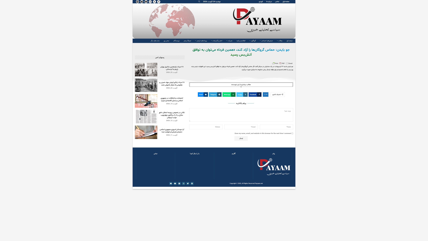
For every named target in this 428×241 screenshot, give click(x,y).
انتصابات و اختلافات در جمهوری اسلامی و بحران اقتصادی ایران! (172, 99)
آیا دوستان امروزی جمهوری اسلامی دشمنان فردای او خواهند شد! (172, 130)
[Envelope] (170, 183)
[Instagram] (150, 1)
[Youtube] (146, 1)
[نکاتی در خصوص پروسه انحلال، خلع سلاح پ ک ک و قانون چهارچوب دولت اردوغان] (146, 116)
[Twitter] (154, 1)
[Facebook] (158, 1)
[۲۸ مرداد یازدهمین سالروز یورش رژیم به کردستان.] (146, 69)
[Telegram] (137, 1)
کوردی (261, 1)
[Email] (141, 1)
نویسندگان (176, 40)
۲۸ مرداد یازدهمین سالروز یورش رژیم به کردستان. (171, 68)
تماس (277, 1)
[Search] (199, 2)
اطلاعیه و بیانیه (241, 40)
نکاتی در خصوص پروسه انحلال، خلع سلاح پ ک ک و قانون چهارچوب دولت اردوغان (172, 115)
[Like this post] (265, 94)
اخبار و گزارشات (217, 40)
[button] (219, 168)
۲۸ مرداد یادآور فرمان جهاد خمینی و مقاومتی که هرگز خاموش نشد (171, 83)
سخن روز (166, 40)
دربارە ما (269, 1)
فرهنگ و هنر (187, 40)
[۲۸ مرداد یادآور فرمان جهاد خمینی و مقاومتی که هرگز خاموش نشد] (146, 85)
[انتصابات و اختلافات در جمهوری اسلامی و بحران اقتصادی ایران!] (146, 101)
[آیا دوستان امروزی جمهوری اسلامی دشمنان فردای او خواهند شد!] (146, 132)
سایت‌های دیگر (155, 40)
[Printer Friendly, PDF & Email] (282, 63)
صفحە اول (286, 1)
